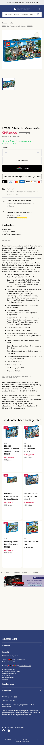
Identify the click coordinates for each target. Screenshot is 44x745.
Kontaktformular (25, 666)
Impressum (33, 740)
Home (4, 23)
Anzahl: (5, 148)
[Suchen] (39, 14)
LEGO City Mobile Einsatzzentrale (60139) (31, 496)
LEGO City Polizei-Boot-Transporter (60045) (11, 544)
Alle (11, 23)
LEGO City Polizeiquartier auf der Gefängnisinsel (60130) (11, 450)
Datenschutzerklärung (22, 742)
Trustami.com (12, 218)
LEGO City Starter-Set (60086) (31, 543)
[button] (3, 8)
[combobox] (22, 14)
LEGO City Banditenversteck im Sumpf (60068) (11, 496)
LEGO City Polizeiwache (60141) (29, 449)
